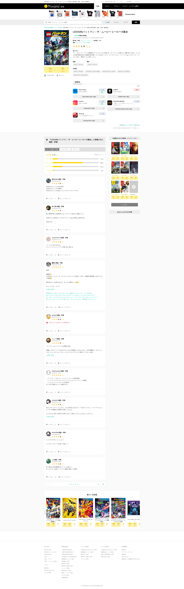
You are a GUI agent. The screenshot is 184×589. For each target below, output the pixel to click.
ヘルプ (121, 1)
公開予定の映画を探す (67, 552)
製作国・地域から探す (67, 566)
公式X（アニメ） (48, 559)
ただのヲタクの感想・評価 (60, 237)
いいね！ (50, 198)
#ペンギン (82, 297)
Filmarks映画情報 (48, 27)
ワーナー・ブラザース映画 (83, 42)
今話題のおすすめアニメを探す (109, 549)
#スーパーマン (50, 295)
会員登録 (129, 1)
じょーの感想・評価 (58, 339)
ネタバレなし (65, 149)
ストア (125, 6)
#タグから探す (65, 575)
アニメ (116, 6)
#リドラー (49, 299)
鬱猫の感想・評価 (57, 263)
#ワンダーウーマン (61, 295)
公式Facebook (48, 554)
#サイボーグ (91, 295)
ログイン (137, 1)
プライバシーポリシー (127, 552)
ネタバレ (75, 149)
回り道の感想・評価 (58, 206)
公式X (45, 556)
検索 (136, 22)
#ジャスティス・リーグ (81, 293)
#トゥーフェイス (58, 299)
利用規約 (124, 554)
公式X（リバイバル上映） (51, 561)
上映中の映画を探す (67, 549)
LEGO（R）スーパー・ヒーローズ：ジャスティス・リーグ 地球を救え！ (102, 520)
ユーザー (126, 22)
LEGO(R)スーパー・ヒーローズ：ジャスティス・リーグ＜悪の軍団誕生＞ (53, 520)
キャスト (116, 22)
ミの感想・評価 (56, 459)
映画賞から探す (66, 561)
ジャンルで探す (66, 568)
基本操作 (46, 568)
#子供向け (85, 299)
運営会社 (124, 549)
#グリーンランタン (81, 295)
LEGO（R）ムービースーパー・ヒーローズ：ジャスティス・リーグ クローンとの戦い (118, 520)
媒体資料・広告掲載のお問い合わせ (131, 559)
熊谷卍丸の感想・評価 (58, 179)
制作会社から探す (105, 556)
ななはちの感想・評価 (58, 400)
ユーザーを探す (134, 6)
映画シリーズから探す (67, 573)
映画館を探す (65, 577)
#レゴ (53, 293)
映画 (97, 6)
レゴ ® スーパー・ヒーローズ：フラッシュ (86, 520)
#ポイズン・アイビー (69, 299)
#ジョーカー (63, 297)
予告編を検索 (50, 75)
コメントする (64, 198)
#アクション (92, 299)
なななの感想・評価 (58, 315)
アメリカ (83, 40)
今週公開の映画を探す (67, 554)
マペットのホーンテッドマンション (135, 520)
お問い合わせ (125, 556)
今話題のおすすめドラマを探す (89, 549)
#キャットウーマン (91, 297)
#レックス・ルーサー (52, 297)
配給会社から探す (66, 570)
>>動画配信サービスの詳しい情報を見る (129, 125)
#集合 (71, 293)
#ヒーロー (66, 293)
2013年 (77, 35)
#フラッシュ (71, 295)
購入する (61, 75)
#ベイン (79, 299)
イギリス (89, 40)
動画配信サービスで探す (68, 559)
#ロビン (90, 293)
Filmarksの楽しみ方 (110, 1)
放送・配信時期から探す (107, 554)
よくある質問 (47, 572)
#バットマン (58, 293)
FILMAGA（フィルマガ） (50, 552)
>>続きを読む (50, 289)
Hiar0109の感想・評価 (59, 432)
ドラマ (107, 6)
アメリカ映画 (58, 27)
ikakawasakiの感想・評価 (60, 371)
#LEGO (48, 293)
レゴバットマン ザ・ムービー (69, 520)
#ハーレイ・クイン (73, 297)
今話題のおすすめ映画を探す (69, 556)
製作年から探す (66, 563)
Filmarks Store (48, 549)
